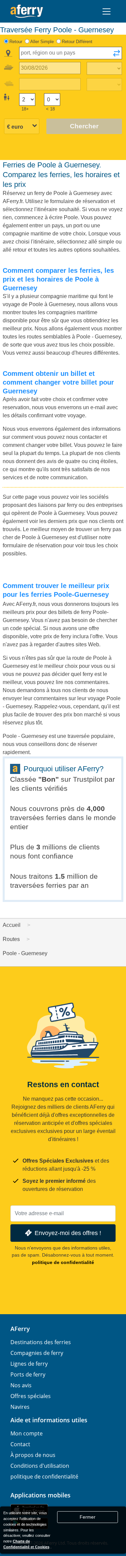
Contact (20, 1444)
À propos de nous (32, 1455)
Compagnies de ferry (36, 1353)
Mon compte (26, 1433)
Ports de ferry (27, 1374)
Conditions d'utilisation (39, 1465)
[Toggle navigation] (106, 11)
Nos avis (21, 1385)
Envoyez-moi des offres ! (68, 1232)
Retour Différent (77, 41)
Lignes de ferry (29, 1363)
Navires (20, 1407)
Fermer (87, 1517)
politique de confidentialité (63, 1262)
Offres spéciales (30, 1396)
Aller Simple (42, 41)
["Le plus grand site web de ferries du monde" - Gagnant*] (26, 11)
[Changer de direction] (116, 55)
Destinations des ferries (40, 1342)
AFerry (20, 1329)
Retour (15, 41)
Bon (48, 779)
